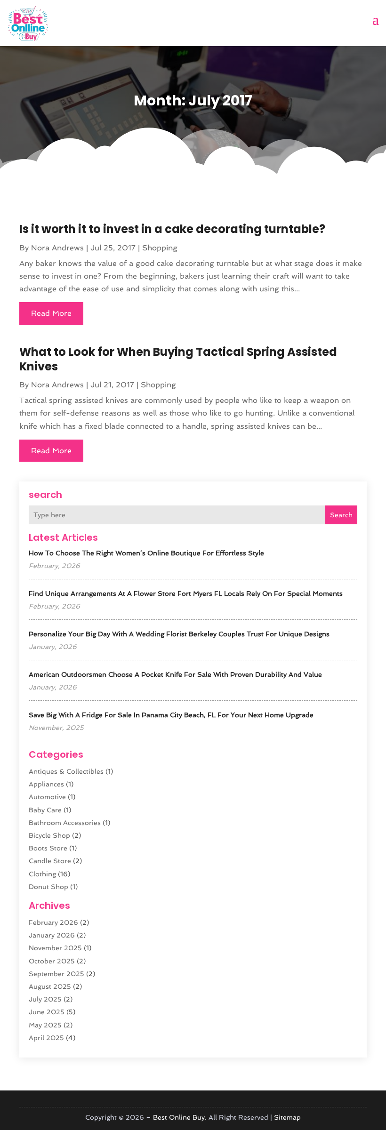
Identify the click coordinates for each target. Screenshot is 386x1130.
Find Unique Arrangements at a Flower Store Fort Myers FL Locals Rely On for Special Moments (186, 593)
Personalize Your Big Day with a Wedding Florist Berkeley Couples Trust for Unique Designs (179, 634)
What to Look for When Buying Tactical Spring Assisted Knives (178, 359)
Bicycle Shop (49, 835)
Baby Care (45, 810)
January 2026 (52, 935)
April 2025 (46, 1038)
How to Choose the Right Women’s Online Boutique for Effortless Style (146, 553)
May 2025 (45, 1025)
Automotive (47, 797)
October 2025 (52, 961)
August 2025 (50, 986)
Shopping (159, 247)
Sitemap (287, 1117)
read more (51, 313)
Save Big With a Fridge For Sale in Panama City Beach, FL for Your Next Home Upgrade (171, 715)
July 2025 (45, 999)
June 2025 (46, 1012)
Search (341, 515)
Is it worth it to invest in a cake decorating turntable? (172, 229)
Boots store (48, 848)
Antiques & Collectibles (66, 771)
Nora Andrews (57, 247)
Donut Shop (48, 886)
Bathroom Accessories (65, 822)
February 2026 (53, 922)
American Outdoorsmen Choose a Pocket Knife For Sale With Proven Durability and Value (175, 674)
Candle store (50, 861)
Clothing (42, 874)
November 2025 (55, 948)
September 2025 (56, 974)
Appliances (46, 784)
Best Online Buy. (180, 1117)
